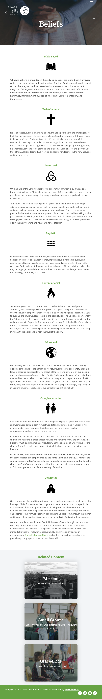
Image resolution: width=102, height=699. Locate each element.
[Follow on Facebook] (80, 693)
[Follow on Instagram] (95, 693)
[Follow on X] (85, 693)
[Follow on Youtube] (90, 693)
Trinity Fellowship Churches (38, 535)
